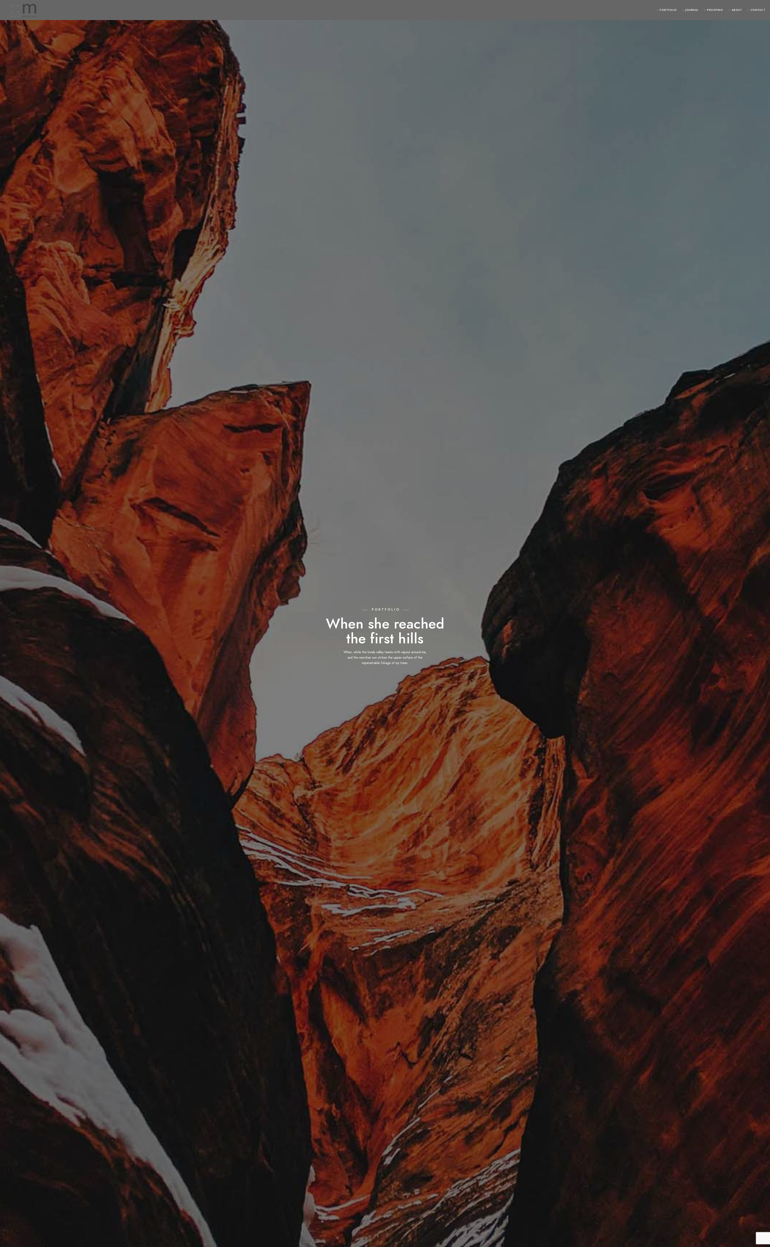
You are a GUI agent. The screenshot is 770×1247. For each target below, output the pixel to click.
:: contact (756, 10)
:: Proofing (713, 10)
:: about (735, 10)
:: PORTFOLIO (667, 10)
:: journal (691, 10)
